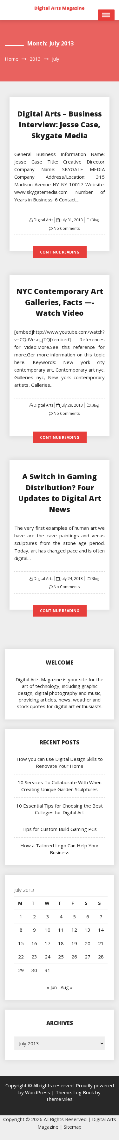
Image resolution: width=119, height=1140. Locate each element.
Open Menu (106, 15)
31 (47, 970)
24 (47, 956)
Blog (94, 220)
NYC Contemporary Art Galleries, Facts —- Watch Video (59, 302)
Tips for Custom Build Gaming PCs (59, 829)
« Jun (52, 987)
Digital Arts (43, 220)
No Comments (67, 228)
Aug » (67, 987)
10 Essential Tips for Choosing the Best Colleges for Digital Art (59, 809)
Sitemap (73, 1127)
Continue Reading (59, 252)
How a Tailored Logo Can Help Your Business (59, 848)
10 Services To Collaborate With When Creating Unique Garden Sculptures (60, 785)
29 (21, 970)
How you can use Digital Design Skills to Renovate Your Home (60, 762)
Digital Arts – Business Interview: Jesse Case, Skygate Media (59, 124)
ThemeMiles (59, 1099)
